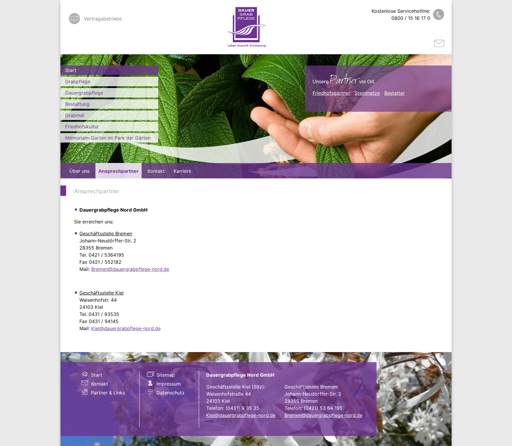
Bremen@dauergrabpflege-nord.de (130, 269)
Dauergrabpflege (84, 93)
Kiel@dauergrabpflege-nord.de (126, 328)
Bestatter (394, 93)
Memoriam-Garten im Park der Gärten (108, 138)
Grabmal (74, 115)
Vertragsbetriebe (103, 19)
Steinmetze (367, 93)
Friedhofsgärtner (331, 93)
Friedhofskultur (82, 127)
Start (70, 70)
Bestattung (77, 104)
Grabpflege (77, 81)
